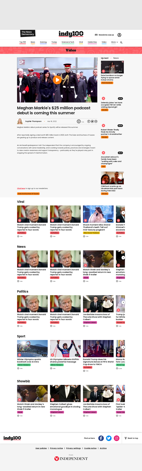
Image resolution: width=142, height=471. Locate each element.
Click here (21, 188)
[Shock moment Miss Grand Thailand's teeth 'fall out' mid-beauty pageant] (98, 214)
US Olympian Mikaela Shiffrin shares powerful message (64, 360)
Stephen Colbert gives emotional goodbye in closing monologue (65, 406)
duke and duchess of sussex (28, 194)
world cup (120, 365)
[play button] (57, 79)
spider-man (121, 412)
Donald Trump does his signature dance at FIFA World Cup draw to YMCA (98, 362)
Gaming (43, 42)
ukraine (104, 110)
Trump (54, 42)
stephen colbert (123, 278)
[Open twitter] (109, 438)
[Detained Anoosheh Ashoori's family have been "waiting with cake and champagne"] (112, 148)
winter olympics (24, 365)
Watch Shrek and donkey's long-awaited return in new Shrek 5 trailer (97, 272)
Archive (103, 448)
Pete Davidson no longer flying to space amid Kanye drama (112, 77)
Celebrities (92, 42)
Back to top (133, 438)
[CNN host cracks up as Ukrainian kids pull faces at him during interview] (112, 177)
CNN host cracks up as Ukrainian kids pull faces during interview (111, 188)
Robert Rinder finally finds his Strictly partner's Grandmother (111, 131)
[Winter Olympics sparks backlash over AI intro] (32, 348)
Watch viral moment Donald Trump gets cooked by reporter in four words (31, 227)
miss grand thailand (91, 233)
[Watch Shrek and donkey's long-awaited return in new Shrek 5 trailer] (98, 259)
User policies (41, 448)
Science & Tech (68, 42)
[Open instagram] (116, 438)
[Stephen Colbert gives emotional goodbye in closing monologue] (65, 393)
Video (104, 42)
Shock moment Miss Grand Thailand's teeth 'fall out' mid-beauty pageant (96, 227)
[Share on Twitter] (92, 121)
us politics (21, 233)
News (33, 42)
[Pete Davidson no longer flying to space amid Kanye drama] (112, 67)
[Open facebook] (101, 438)
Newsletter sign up (106, 35)
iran (103, 166)
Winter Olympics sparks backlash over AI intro (29, 360)
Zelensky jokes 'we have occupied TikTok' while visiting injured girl (111, 104)
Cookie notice (90, 448)
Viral (81, 42)
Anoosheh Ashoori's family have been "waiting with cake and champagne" (111, 160)
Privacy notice (56, 448)
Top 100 (22, 42)
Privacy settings (73, 448)
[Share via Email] (95, 121)
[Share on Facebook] (88, 121)
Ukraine (104, 194)
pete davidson (107, 83)
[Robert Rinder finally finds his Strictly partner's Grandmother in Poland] (112, 121)
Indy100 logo (71, 34)
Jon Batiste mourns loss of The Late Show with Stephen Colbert (97, 317)
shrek (86, 278)
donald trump (122, 322)
